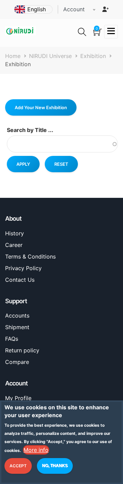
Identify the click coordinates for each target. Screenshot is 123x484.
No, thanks (55, 465)
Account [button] (74, 9)
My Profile (18, 398)
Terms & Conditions (30, 256)
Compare (17, 361)
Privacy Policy (23, 268)
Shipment (17, 327)
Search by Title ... (30, 130)
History (14, 233)
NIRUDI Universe (50, 56)
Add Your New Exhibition (41, 107)
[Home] (20, 30)
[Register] (105, 9)
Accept (18, 465)
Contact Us (20, 279)
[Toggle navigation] (111, 32)
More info (36, 449)
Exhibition (93, 56)
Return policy (22, 350)
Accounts (17, 315)
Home (12, 56)
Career (14, 244)
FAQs (11, 338)
